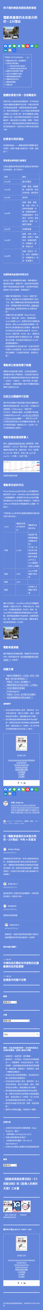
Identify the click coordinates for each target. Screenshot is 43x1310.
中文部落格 (21, 772)
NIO (36, 821)
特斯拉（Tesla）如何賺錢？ (18, 682)
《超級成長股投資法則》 (16, 443)
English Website (21, 767)
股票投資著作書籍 (21, 770)
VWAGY (16, 823)
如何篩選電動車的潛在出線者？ (19, 697)
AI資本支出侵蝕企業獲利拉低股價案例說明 (22, 1147)
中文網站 (21, 777)
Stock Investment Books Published (21, 760)
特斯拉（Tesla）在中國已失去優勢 (21, 694)
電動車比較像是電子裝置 (14, 71)
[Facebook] (18, 783)
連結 (19, 1109)
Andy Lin (9, 821)
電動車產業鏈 (10, 82)
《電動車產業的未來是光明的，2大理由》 (22, 685)
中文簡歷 (21, 774)
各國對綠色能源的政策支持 (18, 68)
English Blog (21, 762)
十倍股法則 (22, 1215)
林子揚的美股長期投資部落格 (19, 7)
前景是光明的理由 (12, 63)
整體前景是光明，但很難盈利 (16, 61)
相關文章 (9, 85)
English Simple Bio (21, 765)
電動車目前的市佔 (12, 79)
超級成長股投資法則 (18, 1179)
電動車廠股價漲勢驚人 (14, 77)
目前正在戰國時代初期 (14, 74)
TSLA (10, 823)
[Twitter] (21, 783)
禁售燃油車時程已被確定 (17, 66)
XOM (22, 823)
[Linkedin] (25, 783)
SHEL (5, 823)
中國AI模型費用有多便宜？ (16, 1137)
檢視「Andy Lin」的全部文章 (29, 812)
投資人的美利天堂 (10, 1215)
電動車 (26, 821)
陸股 (31, 821)
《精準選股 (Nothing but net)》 (19, 1134)
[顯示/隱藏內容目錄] (26, 57)
